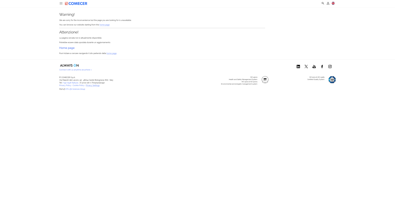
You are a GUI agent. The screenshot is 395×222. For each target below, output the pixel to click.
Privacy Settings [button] (93, 85)
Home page (67, 47)
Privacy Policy (65, 85)
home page (105, 25)
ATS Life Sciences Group (75, 89)
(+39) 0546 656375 (70, 83)
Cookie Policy (78, 85)
